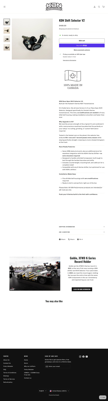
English (41, 391)
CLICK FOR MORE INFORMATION (81, 289)
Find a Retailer (8, 366)
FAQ (4, 369)
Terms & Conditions (9, 372)
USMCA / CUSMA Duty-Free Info (32, 374)
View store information (69, 60)
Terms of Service (9, 379)
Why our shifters (29, 366)
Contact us (27, 378)
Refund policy (7, 382)
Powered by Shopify (54, 395)
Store (26, 363)
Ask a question (64, 232)
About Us (6, 360)
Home (26, 360)
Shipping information (67, 227)
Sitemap (6, 376)
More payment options (82, 50)
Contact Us (7, 363)
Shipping (61, 29)
